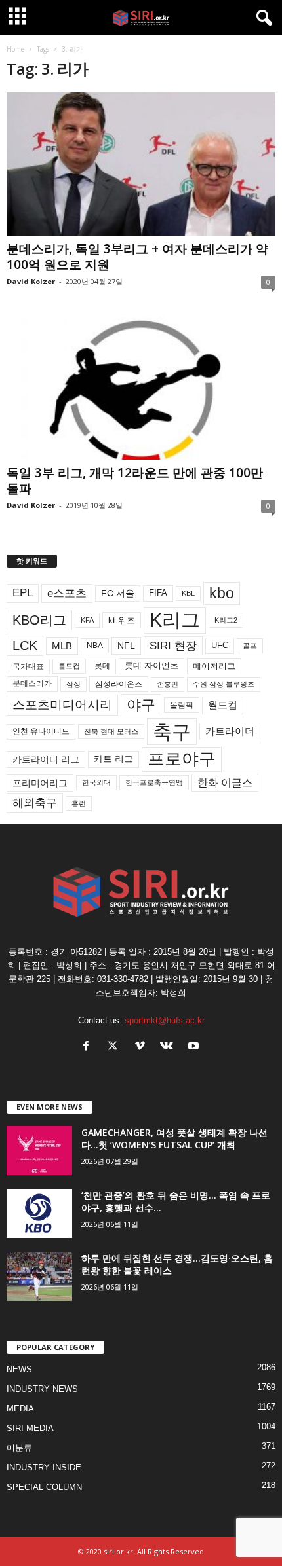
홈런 (78, 803)
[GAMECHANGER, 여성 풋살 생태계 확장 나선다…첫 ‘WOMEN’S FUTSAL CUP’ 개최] (39, 1150)
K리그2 (225, 620)
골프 (250, 645)
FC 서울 (117, 593)
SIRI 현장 (173, 645)
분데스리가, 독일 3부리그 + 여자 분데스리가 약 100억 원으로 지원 (137, 256)
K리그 (175, 620)
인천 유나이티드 (41, 731)
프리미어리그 (40, 783)
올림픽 (181, 705)
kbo (221, 593)
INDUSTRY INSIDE (44, 1467)
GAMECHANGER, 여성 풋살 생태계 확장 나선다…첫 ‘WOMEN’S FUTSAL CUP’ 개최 (174, 1138)
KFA (87, 620)
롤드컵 (69, 666)
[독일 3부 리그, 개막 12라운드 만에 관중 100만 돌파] (141, 388)
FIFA (158, 593)
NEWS (19, 1369)
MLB (62, 645)
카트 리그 (113, 759)
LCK (24, 645)
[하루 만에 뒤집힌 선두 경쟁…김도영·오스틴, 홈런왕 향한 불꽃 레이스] (39, 1276)
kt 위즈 (121, 620)
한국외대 (96, 782)
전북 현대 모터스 (111, 731)
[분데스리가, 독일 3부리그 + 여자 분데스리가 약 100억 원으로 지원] (141, 164)
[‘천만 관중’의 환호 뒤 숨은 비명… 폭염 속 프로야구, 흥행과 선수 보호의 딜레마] (39, 1213)
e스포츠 (67, 593)
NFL (126, 645)
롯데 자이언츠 (151, 665)
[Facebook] (88, 1047)
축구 (172, 731)
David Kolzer (31, 281)
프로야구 (182, 759)
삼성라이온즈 (118, 684)
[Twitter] (115, 1047)
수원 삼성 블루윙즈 (223, 684)
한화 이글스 (224, 782)
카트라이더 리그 (45, 759)
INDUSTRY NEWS (42, 1389)
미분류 (19, 1448)
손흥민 (167, 684)
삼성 (73, 684)
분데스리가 (32, 683)
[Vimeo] (142, 1047)
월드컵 (222, 705)
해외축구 (34, 802)
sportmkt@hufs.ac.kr (165, 1020)
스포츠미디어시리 (62, 704)
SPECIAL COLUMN (44, 1487)
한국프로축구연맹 (154, 782)
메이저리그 (214, 666)
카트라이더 (229, 731)
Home (15, 49)
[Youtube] (195, 1047)
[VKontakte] (169, 1047)
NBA (95, 645)
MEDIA (20, 1408)
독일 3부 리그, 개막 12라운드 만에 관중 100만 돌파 (135, 480)
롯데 (102, 666)
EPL (22, 593)
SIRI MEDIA (30, 1428)
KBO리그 (39, 620)
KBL (188, 593)
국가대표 (28, 666)
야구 (141, 705)
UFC (219, 645)
